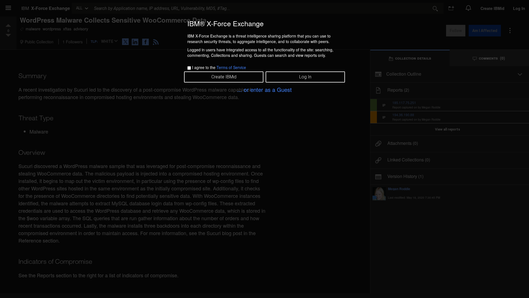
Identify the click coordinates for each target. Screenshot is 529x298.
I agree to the (219, 67)
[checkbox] (189, 68)
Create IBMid (223, 76)
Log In (305, 76)
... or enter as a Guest (264, 90)
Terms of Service (231, 67)
